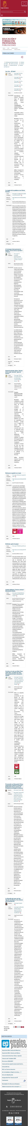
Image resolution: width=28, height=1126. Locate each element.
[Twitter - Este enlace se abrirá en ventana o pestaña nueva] (15, 1106)
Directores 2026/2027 (7, 1061)
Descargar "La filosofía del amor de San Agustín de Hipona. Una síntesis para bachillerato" (18, 910)
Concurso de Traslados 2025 (9, 1058)
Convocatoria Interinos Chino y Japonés (12, 1055)
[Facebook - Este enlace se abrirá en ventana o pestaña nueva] (19, 1106)
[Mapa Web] (12, 1113)
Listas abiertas (5, 1066)
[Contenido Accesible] (8, 1106)
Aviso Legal (12, 1110)
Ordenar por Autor (14, 63)
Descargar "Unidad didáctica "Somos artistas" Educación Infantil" (18, 594)
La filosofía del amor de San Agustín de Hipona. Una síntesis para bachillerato (14, 900)
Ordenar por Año (13, 65)
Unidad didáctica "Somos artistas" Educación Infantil (14, 590)
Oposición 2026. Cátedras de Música (11, 1053)
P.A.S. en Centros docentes (8, 1069)
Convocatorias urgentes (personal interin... (12, 1064)
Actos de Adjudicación (7, 1074)
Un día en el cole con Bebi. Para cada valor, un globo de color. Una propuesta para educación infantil (14, 673)
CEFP (8, 48)
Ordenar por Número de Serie (12, 62)
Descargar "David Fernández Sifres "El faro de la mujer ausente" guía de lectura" (18, 378)
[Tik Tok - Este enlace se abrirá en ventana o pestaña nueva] (21, 1106)
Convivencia (5, 1080)
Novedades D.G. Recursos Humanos (11, 1083)
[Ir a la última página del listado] (23, 1026)
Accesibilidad (5, 1110)
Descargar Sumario (18, 790)
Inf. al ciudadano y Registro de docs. (11, 1072)
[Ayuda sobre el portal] (14, 1113)
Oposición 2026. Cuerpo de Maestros (11, 1050)
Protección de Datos (21, 1110)
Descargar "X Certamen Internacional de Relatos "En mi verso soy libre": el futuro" (18, 256)
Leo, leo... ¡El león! (10, 71)
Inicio (4, 48)
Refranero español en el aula (13, 473)
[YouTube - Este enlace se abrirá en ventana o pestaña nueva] (13, 1106)
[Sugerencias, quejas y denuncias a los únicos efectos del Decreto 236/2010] (16, 1113)
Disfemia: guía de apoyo (12, 544)
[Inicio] (4, 5)
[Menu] (2, 15)
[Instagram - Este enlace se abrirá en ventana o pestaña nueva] (17, 1106)
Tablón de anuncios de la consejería (11, 1086)
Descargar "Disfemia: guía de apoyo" (19, 545)
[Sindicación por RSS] (18, 1113)
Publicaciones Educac (7, 49)
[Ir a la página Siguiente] (21, 1026)
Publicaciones (15, 48)
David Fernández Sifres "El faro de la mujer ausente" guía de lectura (14, 372)
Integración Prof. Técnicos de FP (10, 1077)
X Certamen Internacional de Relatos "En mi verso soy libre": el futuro (14, 250)
